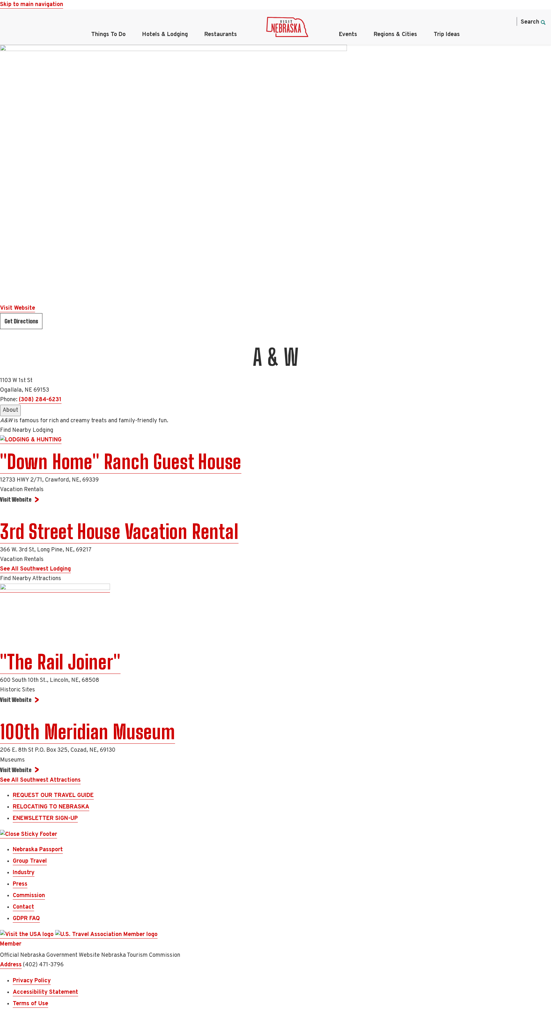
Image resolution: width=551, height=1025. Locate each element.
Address (11, 965)
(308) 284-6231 (40, 399)
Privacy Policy (32, 980)
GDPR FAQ (26, 918)
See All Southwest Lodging (35, 569)
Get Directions (21, 321)
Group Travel (30, 861)
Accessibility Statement (45, 992)
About (10, 410)
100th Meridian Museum (87, 731)
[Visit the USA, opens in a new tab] (27, 935)
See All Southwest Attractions (40, 780)
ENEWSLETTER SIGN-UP (45, 818)
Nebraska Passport (38, 849)
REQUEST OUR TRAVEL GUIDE (53, 795)
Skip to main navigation (31, 4)
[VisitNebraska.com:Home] (287, 28)
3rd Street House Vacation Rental (119, 531)
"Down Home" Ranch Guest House (120, 461)
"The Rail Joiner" (60, 662)
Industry (23, 872)
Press (20, 884)
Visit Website (17, 308)
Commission (29, 895)
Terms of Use (30, 1003)
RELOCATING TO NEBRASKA (51, 807)
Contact (23, 907)
